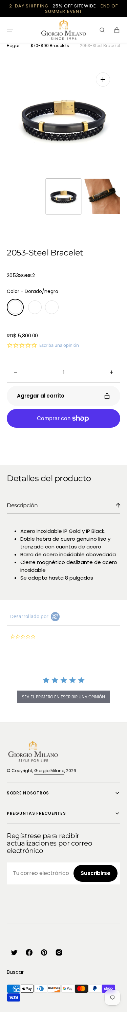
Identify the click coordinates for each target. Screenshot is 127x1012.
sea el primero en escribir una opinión (63, 697)
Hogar (13, 45)
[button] (10, 30)
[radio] (15, 307)
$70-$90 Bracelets (49, 45)
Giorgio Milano (49, 770)
